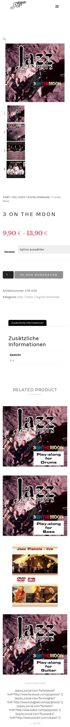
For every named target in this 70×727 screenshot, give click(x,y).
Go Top (36, 723)
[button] (4, 39)
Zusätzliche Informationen (27, 322)
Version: (9, 252)
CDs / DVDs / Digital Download (31, 197)
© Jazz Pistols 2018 (35, 683)
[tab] (27, 323)
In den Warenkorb (38, 274)
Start (6, 197)
